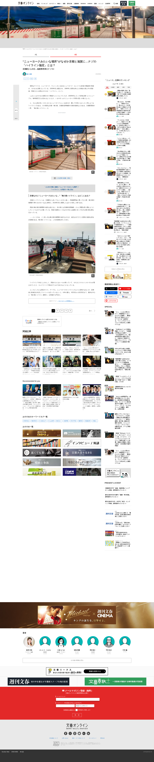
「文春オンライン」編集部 (124, 217)
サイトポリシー (92, 738)
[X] (70, 733)
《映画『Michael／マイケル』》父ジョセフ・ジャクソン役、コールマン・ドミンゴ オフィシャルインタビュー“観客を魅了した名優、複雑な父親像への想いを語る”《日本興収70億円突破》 (52, 403)
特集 (58, 3)
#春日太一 (59, 421)
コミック (100, 3)
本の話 (22, 751)
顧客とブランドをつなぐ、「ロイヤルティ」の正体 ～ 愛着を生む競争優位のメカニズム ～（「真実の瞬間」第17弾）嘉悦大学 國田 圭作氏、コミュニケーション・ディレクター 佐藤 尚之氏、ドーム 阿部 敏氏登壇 (32, 403)
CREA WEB (14, 751)
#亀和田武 (34, 421)
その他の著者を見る (77, 660)
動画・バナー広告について (78, 738)
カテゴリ (51, 3)
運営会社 (102, 738)
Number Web (5, 751)
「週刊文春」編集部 (123, 98)
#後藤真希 (88, 421)
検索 (116, 3)
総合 (122, 84)
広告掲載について (53, 738)
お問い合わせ (65, 738)
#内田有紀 (26, 421)
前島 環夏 (120, 134)
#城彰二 (95, 421)
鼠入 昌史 (29, 74)
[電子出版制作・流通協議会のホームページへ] (56, 744)
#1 (36, 54)
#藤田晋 (80, 421)
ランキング (44, 3)
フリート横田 (121, 116)
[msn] (83, 733)
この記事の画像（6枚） (63, 178)
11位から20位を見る (118, 269)
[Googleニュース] (79, 733)
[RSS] (88, 733)
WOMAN (83, 3)
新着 (38, 3)
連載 (64, 3)
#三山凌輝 (51, 421)
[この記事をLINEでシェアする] (16, 105)
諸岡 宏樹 (120, 164)
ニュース (28, 49)
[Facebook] (65, 733)
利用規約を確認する (69, 710)
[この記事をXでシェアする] (16, 88)
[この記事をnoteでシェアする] (16, 110)
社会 (32, 78)
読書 (95, 3)
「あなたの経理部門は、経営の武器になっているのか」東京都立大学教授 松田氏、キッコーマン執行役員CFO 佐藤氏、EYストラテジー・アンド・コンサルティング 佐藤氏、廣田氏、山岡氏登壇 (92, 403)
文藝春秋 (76, 3)
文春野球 (107, 3)
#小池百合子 (42, 421)
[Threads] (74, 733)
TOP (24, 49)
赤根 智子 (120, 147)
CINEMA (89, 3)
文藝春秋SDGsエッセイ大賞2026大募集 (70, 399)
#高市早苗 (73, 421)
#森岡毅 (66, 421)
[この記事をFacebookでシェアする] (16, 93)
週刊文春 (69, 3)
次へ (90, 311)
